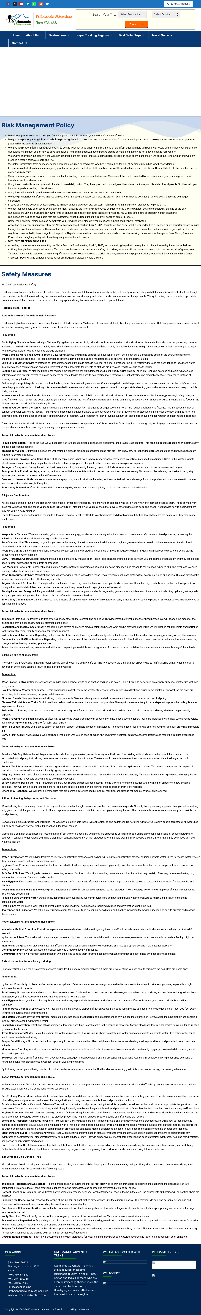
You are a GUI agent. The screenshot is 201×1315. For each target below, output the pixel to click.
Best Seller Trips (130, 35)
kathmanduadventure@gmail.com (28, 1290)
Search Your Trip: (104, 14)
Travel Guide (160, 35)
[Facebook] (8, 4)
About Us (32, 35)
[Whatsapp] (34, 4)
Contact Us (19, 43)
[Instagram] (15, 4)
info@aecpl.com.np (19, 1286)
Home (16, 35)
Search (134, 24)
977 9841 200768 (180, 4)
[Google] (41, 4)
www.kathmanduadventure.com (27, 1295)
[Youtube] (21, 4)
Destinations (57, 35)
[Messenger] (48, 4)
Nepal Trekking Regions (92, 35)
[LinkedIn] (28, 4)
